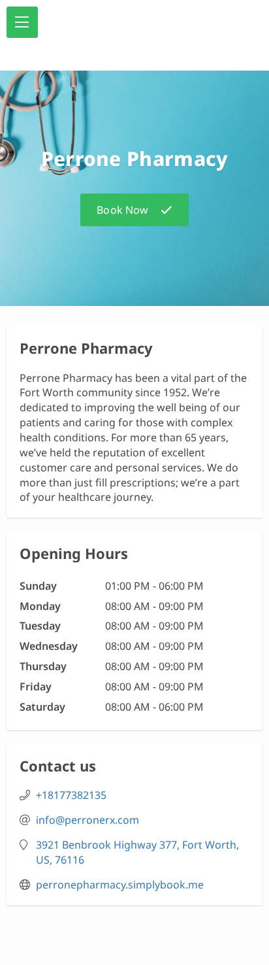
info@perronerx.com (87, 820)
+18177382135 (71, 795)
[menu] (22, 22)
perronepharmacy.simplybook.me (120, 884)
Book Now (122, 210)
